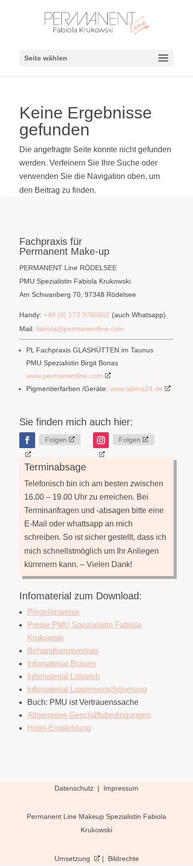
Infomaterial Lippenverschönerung (87, 689)
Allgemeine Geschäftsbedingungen (89, 715)
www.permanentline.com (64, 376)
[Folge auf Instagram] (101, 440)
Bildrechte (123, 859)
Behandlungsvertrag (62, 650)
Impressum (121, 788)
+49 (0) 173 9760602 (77, 315)
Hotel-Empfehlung (59, 728)
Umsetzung (73, 859)
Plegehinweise (53, 612)
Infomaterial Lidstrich (63, 676)
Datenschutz (75, 788)
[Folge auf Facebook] (27, 440)
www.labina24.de (136, 389)
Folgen (56, 440)
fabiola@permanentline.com (80, 329)
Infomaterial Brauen (61, 663)
